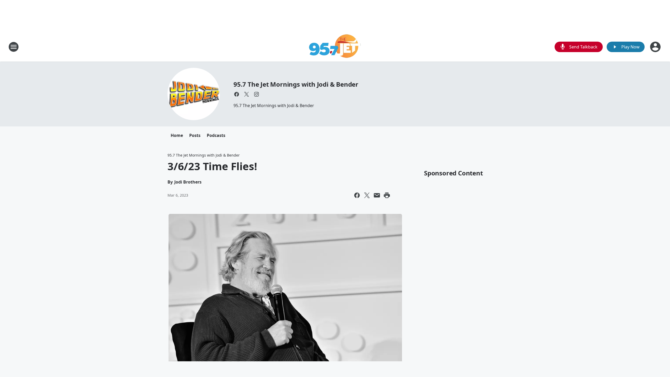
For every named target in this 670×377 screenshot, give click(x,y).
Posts (194, 135)
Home (177, 135)
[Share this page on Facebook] (357, 195)
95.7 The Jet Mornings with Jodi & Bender (295, 84)
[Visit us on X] (246, 94)
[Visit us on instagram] (256, 94)
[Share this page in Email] (377, 195)
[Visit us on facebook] (236, 94)
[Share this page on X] (367, 195)
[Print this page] (386, 195)
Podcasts (216, 135)
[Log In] (656, 47)
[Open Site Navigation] (13, 47)
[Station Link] (335, 46)
